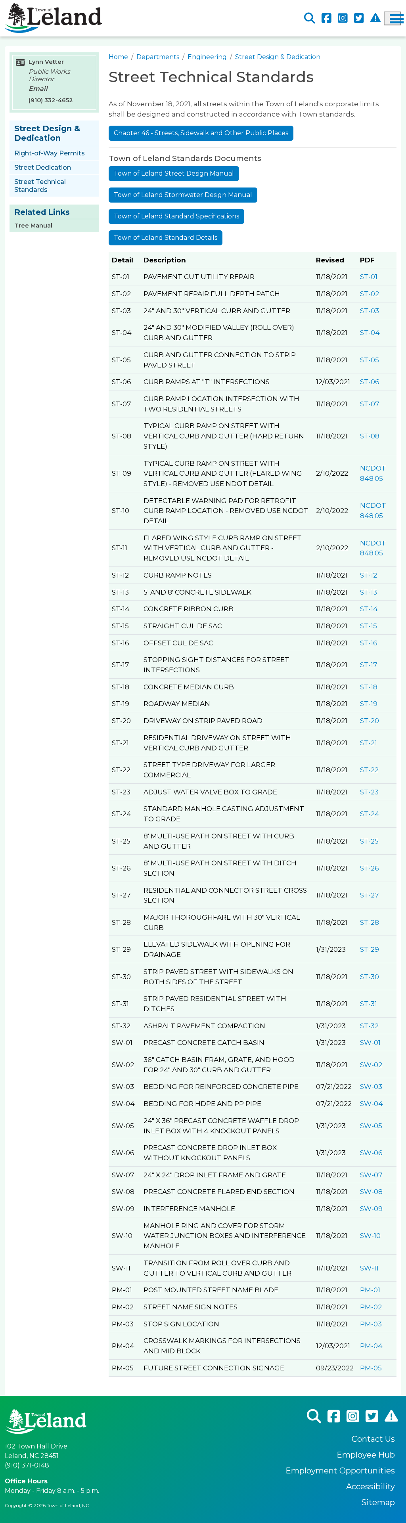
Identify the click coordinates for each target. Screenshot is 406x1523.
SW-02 (371, 1064)
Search (309, 18)
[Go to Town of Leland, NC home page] (53, 7)
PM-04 (371, 1345)
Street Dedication (42, 167)
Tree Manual (33, 225)
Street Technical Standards (40, 185)
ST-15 (368, 626)
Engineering (207, 57)
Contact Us (373, 1439)
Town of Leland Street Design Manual (174, 173)
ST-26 (369, 868)
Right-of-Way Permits (49, 153)
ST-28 (369, 922)
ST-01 (368, 276)
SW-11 (369, 1268)
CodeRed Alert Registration (375, 18)
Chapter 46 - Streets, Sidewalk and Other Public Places (201, 133)
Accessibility (370, 1486)
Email (38, 88)
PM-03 (371, 1324)
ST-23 (369, 792)
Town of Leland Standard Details (165, 237)
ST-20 (369, 720)
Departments (157, 57)
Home (118, 57)
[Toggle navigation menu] (392, 18)
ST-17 (368, 664)
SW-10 (370, 1235)
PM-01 (370, 1290)
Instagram (343, 18)
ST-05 (369, 360)
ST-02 (369, 293)
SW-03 (371, 1086)
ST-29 (369, 949)
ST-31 (368, 1003)
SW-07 (371, 1175)
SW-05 (371, 1125)
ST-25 (369, 841)
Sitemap (378, 1502)
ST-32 (369, 1026)
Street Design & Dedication (277, 57)
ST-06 (369, 381)
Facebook (326, 18)
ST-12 (368, 575)
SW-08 (371, 1191)
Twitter (359, 18)
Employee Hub (366, 1455)
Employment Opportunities (340, 1470)
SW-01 (370, 1042)
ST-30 (369, 976)
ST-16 (368, 643)
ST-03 (369, 310)
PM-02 (371, 1307)
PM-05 (371, 1368)
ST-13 (368, 592)
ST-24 (369, 813)
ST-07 (369, 404)
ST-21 (368, 743)
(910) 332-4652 (51, 100)
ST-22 (369, 769)
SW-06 (371, 1152)
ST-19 (368, 703)
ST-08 (369, 436)
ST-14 (369, 609)
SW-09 (371, 1208)
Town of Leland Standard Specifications (176, 216)
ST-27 (369, 895)
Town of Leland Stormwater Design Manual (183, 195)
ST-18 (368, 687)
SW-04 (371, 1103)
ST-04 (370, 332)
